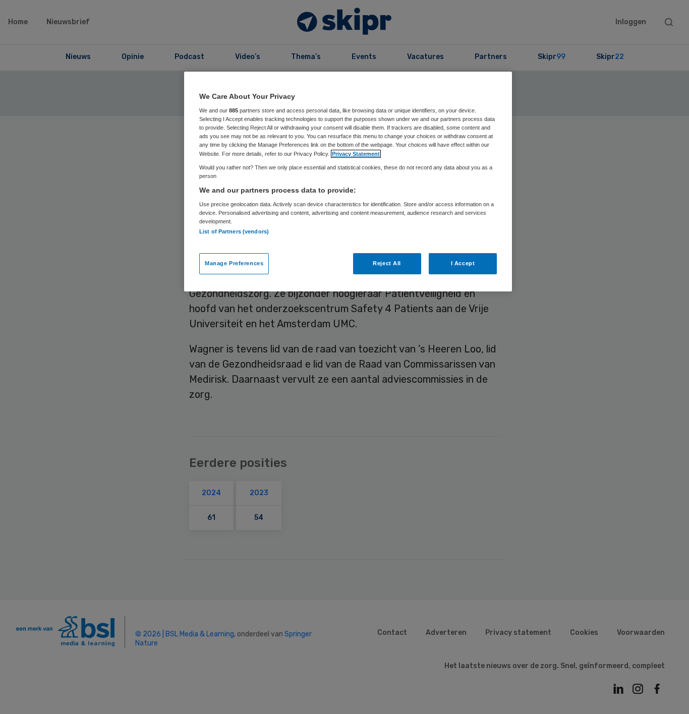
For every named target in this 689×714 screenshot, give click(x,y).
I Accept (463, 263)
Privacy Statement (356, 154)
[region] (348, 181)
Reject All (387, 263)
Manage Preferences (234, 263)
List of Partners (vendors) (234, 231)
